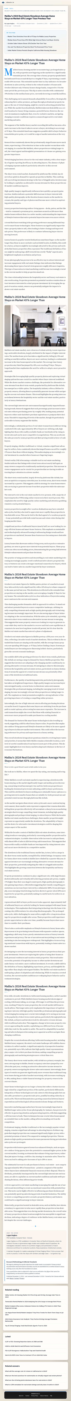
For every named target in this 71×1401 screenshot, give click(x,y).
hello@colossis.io (35, 1393)
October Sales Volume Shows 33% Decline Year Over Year (27, 43)
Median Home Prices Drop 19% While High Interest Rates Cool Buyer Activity (33, 40)
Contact (16, 1278)
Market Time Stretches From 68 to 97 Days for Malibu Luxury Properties (32, 36)
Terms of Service (44, 1395)
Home (6, 8)
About (12, 1278)
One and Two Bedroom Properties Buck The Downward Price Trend (30, 47)
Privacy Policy (34, 1395)
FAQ (51, 1395)
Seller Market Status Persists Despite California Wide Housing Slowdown (32, 50)
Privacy (22, 1278)
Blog (11, 8)
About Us (21, 1395)
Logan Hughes (10, 23)
